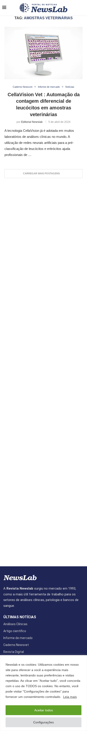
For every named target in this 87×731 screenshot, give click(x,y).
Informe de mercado (18, 637)
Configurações (43, 722)
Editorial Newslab (32, 122)
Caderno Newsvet (16, 644)
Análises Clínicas (15, 624)
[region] (43, 693)
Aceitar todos (43, 710)
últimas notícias (19, 617)
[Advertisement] (43, 370)
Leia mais (70, 697)
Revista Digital (13, 651)
